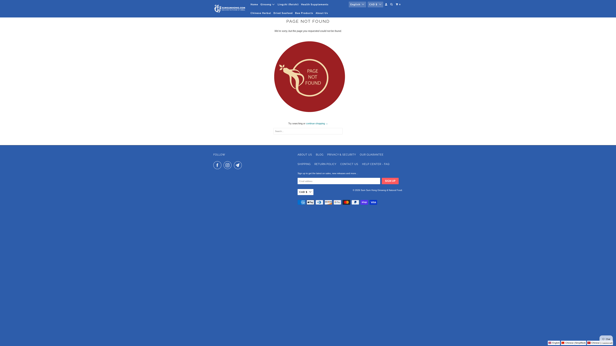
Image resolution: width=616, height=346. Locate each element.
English (355, 4)
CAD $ (373, 4)
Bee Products (304, 13)
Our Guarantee (372, 154)
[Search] (392, 4)
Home (254, 4)
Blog (319, 154)
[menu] (580, 343)
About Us (322, 13)
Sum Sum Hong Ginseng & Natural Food (381, 190)
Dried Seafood (283, 13)
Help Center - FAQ (375, 164)
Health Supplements (315, 4)
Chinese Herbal (261, 13)
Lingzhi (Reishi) (288, 4)
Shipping (304, 164)
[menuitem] (554, 343)
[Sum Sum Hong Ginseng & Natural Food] (229, 8)
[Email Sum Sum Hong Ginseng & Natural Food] (239, 165)
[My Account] (386, 4)
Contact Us (349, 164)
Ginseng (266, 4)
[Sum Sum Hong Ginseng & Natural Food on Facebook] (218, 165)
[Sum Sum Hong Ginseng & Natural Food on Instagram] (228, 165)
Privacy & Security (341, 154)
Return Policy (325, 164)
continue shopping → (317, 123)
